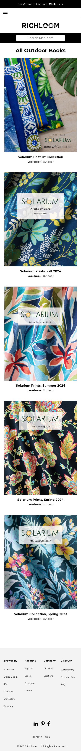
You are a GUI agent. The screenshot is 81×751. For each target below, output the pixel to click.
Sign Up (29, 668)
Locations (48, 676)
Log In (28, 676)
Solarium (8, 706)
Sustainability (67, 669)
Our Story (48, 668)
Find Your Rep (68, 677)
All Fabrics (9, 669)
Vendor (28, 690)
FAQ (63, 684)
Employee (29, 683)
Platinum (8, 691)
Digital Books (10, 677)
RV (5, 684)
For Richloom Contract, (40, 4)
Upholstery (9, 699)
